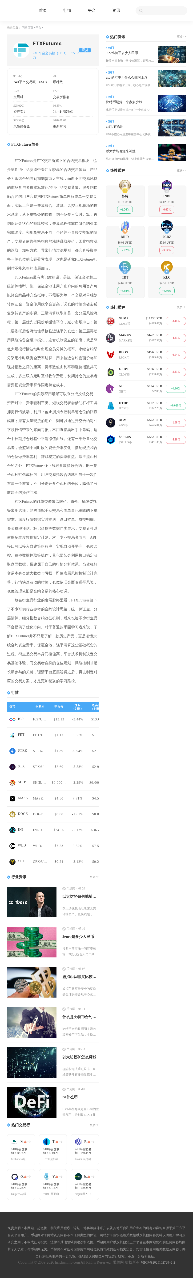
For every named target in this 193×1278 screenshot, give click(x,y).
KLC (166, 277)
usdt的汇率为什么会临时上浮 (127, 77)
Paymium (87, 1141)
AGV (122, 420)
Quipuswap (23, 1176)
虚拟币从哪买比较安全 (80, 977)
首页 (43, 10)
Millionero (23, 1141)
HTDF (123, 403)
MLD (125, 237)
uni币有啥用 (114, 126)
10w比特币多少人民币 (122, 53)
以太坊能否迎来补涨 (121, 151)
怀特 (125, 196)
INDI (166, 196)
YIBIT (55, 1176)
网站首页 (27, 27)
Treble (55, 1141)
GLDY (123, 369)
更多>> (94, 877)
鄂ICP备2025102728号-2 (158, 1262)
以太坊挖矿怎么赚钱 (79, 1057)
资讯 (116, 10)
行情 (67, 10)
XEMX (124, 318)
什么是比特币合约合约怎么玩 (80, 1017)
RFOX (123, 352)
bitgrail (87, 1176)
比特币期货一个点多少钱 (124, 102)
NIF (122, 386)
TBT (125, 277)
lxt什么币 (70, 1097)
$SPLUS (125, 437)
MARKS (125, 335)
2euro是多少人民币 (78, 937)
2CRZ (167, 237)
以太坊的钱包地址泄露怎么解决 (80, 896)
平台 (92, 10)
